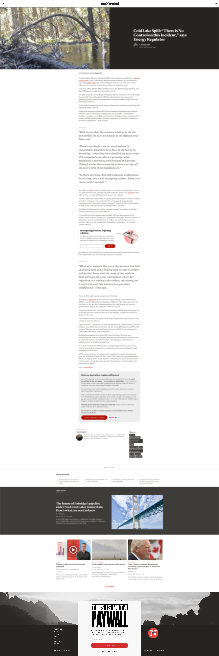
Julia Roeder (61, 514)
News (58, 501)
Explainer (131, 562)
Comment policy (160, 650)
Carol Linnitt (145, 45)
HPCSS (132, 454)
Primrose (132, 456)
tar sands (139, 456)
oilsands (138, 454)
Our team (57, 634)
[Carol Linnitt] (136, 45)
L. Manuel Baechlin (74, 569)
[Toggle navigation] (4, 3)
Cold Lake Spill (134, 447)
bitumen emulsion (135, 437)
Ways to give (58, 641)
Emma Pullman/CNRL (88, 367)
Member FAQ (58, 643)
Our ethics (57, 639)
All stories (109, 586)
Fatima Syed (133, 571)
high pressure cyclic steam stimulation (135, 450)
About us (56, 632)
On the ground (98, 562)
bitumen (132, 435)
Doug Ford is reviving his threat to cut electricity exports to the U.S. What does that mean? (149, 481)
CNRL (91, 190)
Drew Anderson (62, 569)
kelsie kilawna (97, 567)
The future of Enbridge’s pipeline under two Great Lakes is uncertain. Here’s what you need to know (79, 507)
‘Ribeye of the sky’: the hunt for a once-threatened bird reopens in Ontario (69, 481)
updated (131, 193)
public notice (91, 83)
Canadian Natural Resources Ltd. (134, 441)
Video (58, 562)
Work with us (58, 636)
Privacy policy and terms (149, 650)
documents (93, 300)
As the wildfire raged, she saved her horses (108, 564)
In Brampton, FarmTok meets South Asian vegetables (123, 480)
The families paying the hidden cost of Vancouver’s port (96, 480)
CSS (141, 447)
